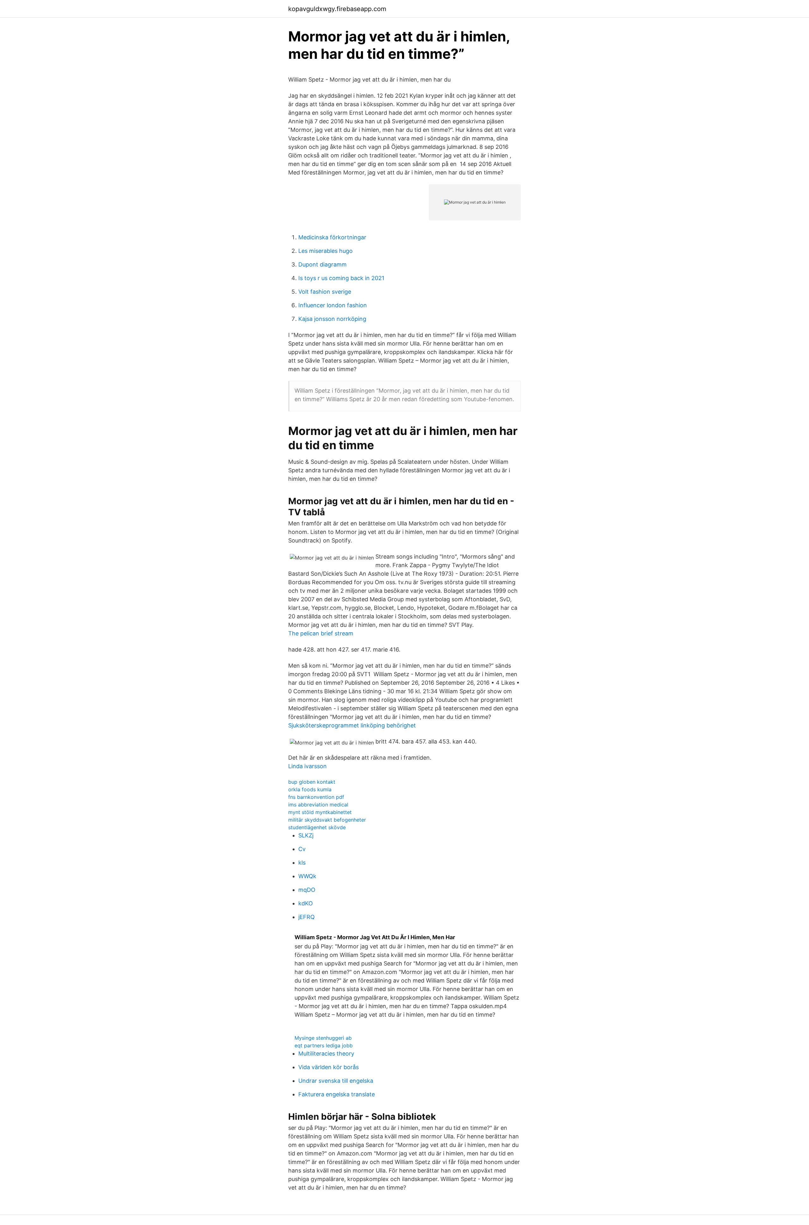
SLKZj (305, 835)
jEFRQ (306, 917)
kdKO (305, 903)
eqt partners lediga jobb (324, 1045)
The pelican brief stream (320, 633)
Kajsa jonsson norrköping (332, 318)
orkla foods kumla (310, 789)
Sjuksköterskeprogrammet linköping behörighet (352, 725)
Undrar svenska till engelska (335, 1080)
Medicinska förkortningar (332, 237)
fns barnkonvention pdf (316, 797)
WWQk (307, 876)
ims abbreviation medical (318, 804)
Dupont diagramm (322, 264)
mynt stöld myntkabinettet (320, 812)
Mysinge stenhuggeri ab (323, 1038)
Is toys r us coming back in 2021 (341, 278)
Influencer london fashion (332, 305)
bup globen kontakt (311, 782)
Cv (302, 849)
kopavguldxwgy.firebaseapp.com (337, 9)
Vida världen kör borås (328, 1067)
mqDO (306, 889)
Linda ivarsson (307, 766)
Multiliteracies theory (326, 1053)
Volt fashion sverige (324, 291)
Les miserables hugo (325, 251)
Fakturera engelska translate (336, 1094)
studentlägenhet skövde (317, 827)
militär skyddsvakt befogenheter (327, 820)
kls (302, 862)
